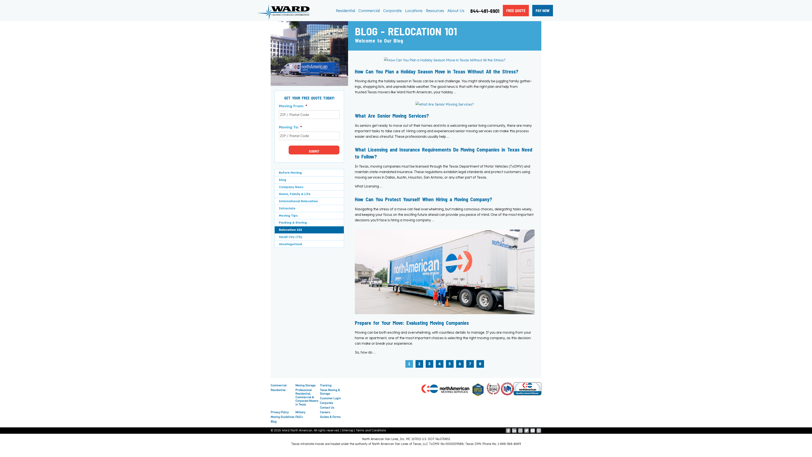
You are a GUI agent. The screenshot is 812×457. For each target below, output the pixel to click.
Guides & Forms (330, 416)
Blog (274, 421)
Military (300, 412)
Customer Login (330, 398)
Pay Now (543, 10)
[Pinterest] (538, 432)
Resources (435, 10)
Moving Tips (288, 215)
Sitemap (347, 430)
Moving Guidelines (283, 416)
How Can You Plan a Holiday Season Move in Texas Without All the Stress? (436, 71)
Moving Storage (305, 385)
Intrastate (287, 208)
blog (282, 180)
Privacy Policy (280, 412)
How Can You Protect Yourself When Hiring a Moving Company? (423, 199)
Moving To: (290, 127)
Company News (291, 187)
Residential (345, 10)
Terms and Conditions (371, 430)
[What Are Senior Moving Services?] (445, 104)
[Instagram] (520, 432)
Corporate (392, 10)
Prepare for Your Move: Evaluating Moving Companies (412, 323)
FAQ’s (299, 416)
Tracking (326, 385)
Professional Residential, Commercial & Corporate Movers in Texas (306, 397)
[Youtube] (532, 432)
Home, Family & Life (294, 194)
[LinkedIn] (514, 432)
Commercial (369, 10)
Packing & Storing (293, 222)
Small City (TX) (290, 237)
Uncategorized (290, 244)
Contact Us (327, 407)
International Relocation (298, 201)
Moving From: (293, 106)
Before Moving (290, 173)
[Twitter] (526, 432)
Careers (325, 412)
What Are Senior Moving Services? (392, 116)
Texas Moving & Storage (330, 391)
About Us (455, 10)
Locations (413, 10)
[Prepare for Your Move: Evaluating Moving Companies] (445, 313)
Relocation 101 (290, 230)
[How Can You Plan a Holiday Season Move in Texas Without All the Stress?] (444, 60)
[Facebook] (508, 432)
